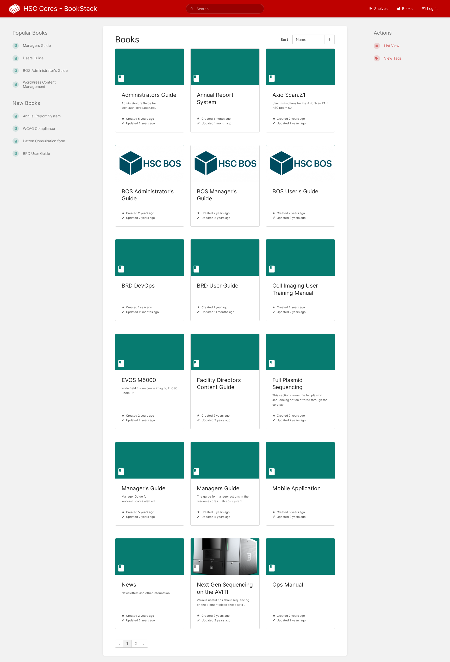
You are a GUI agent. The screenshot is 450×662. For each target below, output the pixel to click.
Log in (432, 8)
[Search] (192, 9)
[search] (225, 9)
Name (301, 39)
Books (407, 8)
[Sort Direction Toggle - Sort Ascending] (329, 39)
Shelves (381, 8)
